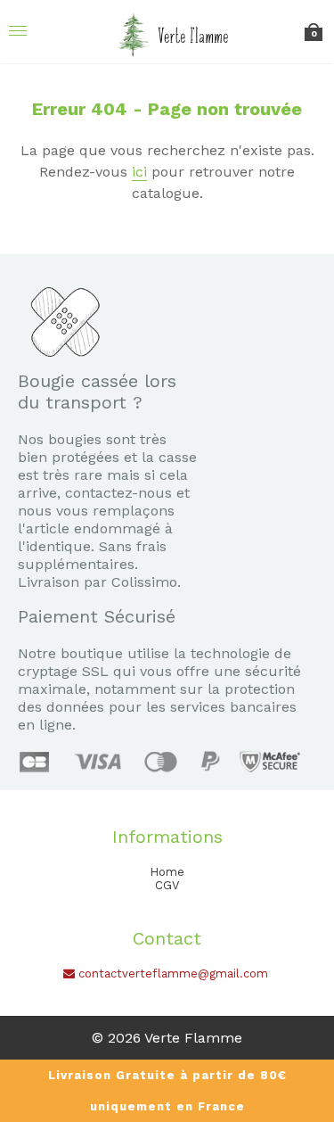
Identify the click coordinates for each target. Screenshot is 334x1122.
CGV (167, 885)
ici (139, 171)
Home (167, 872)
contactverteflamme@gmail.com (171, 973)
